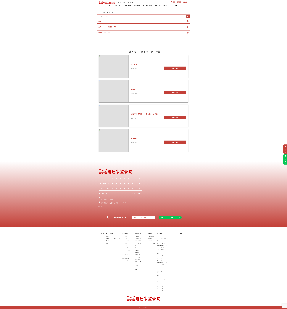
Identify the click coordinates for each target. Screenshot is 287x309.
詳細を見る (175, 68)
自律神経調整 (138, 243)
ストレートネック (161, 238)
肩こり (159, 240)
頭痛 (158, 236)
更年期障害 (160, 290)
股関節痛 (159, 258)
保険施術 (124, 236)
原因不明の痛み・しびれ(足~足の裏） (145, 114)
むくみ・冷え (160, 288)
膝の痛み (134, 64)
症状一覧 (159, 233)
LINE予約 (285, 160)
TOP (102, 233)
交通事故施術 (125, 240)
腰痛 (158, 253)
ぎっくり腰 (160, 255)
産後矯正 (137, 250)
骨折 (158, 266)
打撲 (158, 277)
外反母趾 (134, 138)
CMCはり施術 (138, 240)
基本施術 (124, 243)
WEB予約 (285, 150)
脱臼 (158, 269)
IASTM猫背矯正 (139, 257)
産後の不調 (160, 286)
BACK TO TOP (285, 307)
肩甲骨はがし (138, 259)
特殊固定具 (125, 247)
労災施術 (124, 238)
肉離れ (133, 89)
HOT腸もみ (137, 254)
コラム (172, 233)
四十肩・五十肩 (161, 243)
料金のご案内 (109, 236)
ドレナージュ (138, 238)
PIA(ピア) (137, 247)
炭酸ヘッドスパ (138, 261)
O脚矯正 (137, 245)
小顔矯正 (137, 252)
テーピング (125, 245)
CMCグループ (180, 233)
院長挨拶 (108, 240)
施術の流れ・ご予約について (113, 238)
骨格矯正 (137, 236)
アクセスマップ (110, 243)
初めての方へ (110, 233)
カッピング (125, 252)
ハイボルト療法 (126, 250)
